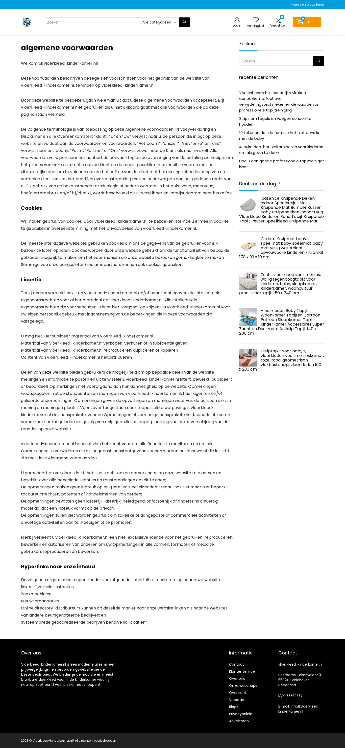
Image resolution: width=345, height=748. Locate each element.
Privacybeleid (240, 713)
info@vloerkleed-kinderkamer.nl (299, 709)
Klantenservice (242, 671)
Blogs (233, 706)
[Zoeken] (184, 22)
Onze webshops (243, 685)
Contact (236, 664)
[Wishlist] (256, 20)
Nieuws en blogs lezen (307, 4)
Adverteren (239, 720)
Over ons (237, 678)
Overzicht (237, 692)
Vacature (237, 699)
